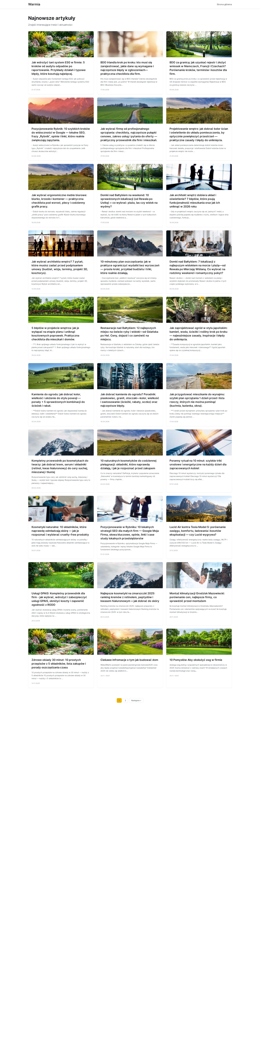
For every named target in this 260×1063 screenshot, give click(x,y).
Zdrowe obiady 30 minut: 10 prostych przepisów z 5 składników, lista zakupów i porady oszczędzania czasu (59, 663)
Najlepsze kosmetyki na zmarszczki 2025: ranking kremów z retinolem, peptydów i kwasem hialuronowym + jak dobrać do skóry (129, 597)
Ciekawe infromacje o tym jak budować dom (129, 659)
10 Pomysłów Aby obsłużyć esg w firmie (196, 659)
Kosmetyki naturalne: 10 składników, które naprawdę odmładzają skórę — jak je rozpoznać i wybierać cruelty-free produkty (60, 530)
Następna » (136, 700)
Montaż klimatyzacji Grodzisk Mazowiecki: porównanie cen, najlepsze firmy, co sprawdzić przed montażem (197, 597)
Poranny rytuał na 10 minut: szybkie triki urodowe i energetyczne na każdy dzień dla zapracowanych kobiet (198, 464)
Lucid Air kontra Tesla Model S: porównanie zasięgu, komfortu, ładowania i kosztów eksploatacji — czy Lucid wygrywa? (198, 530)
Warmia (34, 4)
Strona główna (224, 4)
